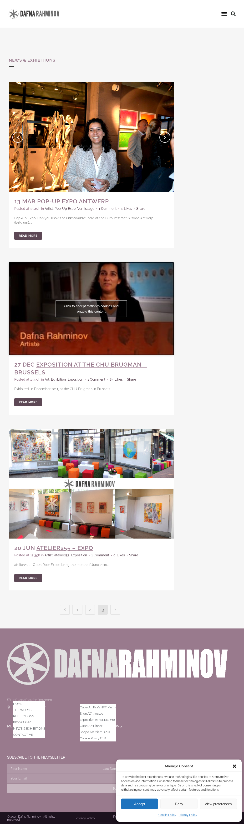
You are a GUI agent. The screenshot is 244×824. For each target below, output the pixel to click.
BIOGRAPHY (22, 722)
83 (116, 379)
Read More (28, 235)
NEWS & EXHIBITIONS (29, 728)
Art (47, 379)
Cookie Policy (167, 815)
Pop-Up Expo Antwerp (73, 201)
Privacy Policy (188, 815)
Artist (49, 209)
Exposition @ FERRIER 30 (97, 719)
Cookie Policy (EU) (93, 738)
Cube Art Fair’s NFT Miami (98, 707)
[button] (234, 766)
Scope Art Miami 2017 (95, 732)
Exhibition (58, 379)
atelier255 (62, 555)
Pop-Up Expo (65, 209)
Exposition (75, 379)
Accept (139, 804)
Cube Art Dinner (91, 726)
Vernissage (85, 209)
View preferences (218, 804)
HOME (17, 704)
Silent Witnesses (91, 713)
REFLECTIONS (23, 716)
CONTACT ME (23, 734)
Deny (179, 804)
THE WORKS (22, 710)
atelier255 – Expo (64, 547)
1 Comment (108, 209)
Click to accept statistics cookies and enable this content (91, 308)
